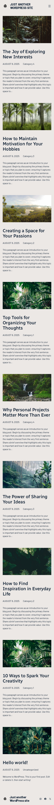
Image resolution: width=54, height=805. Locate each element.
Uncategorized (30, 769)
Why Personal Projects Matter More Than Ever (26, 412)
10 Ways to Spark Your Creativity (26, 678)
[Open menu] (49, 6)
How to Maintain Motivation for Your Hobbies (23, 144)
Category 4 (28, 63)
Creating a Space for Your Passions (24, 233)
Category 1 (28, 335)
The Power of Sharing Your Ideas (25, 499)
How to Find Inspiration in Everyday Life (27, 589)
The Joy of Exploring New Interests (24, 54)
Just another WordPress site (21, 6)
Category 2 (28, 242)
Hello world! (15, 762)
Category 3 (28, 156)
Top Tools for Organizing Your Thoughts (19, 323)
